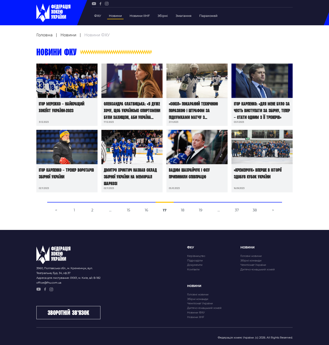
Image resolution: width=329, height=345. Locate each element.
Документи (195, 265)
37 (237, 210)
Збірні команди (251, 260)
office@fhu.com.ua (48, 282)
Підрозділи (195, 260)
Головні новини (251, 256)
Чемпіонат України (253, 265)
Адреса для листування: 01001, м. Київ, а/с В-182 (68, 278)
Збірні (163, 16)
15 (128, 210)
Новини (115, 16)
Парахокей (208, 16)
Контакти (193, 269)
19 (200, 210)
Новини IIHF (140, 16)
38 (255, 210)
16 (146, 210)
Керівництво (196, 256)
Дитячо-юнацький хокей (257, 269)
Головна (44, 35)
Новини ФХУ (196, 312)
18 (182, 210)
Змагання (183, 16)
